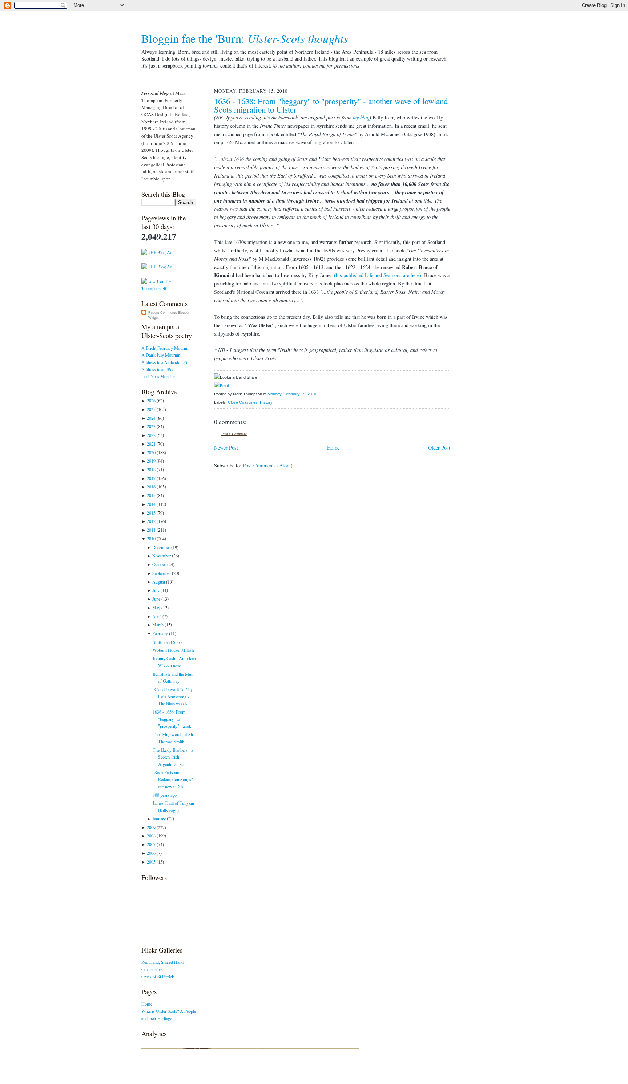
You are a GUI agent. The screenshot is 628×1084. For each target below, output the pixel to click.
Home (146, 1004)
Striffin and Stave (167, 642)
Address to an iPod (157, 369)
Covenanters (152, 969)
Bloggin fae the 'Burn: (244, 38)
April (156, 616)
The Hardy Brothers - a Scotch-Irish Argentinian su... (173, 757)
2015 (151, 495)
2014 (151, 504)
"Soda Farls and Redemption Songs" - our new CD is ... (174, 779)
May (156, 607)
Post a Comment (234, 433)
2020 (151, 452)
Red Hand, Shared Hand (162, 962)
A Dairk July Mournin (160, 355)
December (161, 547)
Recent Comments (162, 312)
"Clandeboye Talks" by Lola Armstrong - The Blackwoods (173, 696)
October (159, 564)
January (159, 818)
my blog (361, 117)
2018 (151, 469)
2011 (151, 530)
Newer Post (226, 447)
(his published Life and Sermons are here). (378, 275)
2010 (151, 538)
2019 (151, 461)
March (158, 625)
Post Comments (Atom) (268, 465)
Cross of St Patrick (157, 976)
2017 (151, 478)
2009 (151, 827)
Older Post (439, 447)
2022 (151, 435)
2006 (151, 853)
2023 (151, 426)
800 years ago (165, 795)
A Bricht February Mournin (165, 348)
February (160, 633)
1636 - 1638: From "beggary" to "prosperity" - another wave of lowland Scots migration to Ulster (331, 105)
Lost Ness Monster (158, 376)
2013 (151, 513)
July (156, 590)
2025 (151, 409)
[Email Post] (317, 394)
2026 (151, 400)
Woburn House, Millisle (173, 650)
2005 (151, 862)
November (161, 556)
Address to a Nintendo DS (164, 362)
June (156, 599)
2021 (151, 444)
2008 (151, 836)
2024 (151, 418)
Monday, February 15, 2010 (291, 394)
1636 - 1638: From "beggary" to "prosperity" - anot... (173, 719)
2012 (151, 521)
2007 (151, 844)
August (158, 582)
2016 (151, 487)
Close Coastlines (243, 402)
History (266, 402)
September (161, 573)
